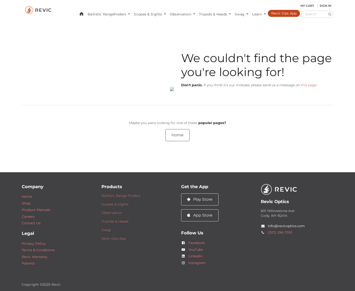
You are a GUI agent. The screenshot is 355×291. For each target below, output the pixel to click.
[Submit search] (330, 14)
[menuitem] (81, 13)
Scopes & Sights (114, 204)
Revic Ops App (113, 238)
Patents (28, 263)
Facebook (196, 243)
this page (309, 85)
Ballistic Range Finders (120, 195)
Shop (26, 203)
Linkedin (195, 256)
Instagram (197, 263)
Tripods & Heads (114, 221)
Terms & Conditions (38, 250)
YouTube (195, 249)
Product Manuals (36, 210)
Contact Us (31, 223)
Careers (28, 216)
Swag (106, 230)
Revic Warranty (35, 257)
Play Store (202, 199)
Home (177, 135)
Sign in (325, 5)
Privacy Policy (34, 243)
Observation (111, 213)
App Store (202, 215)
